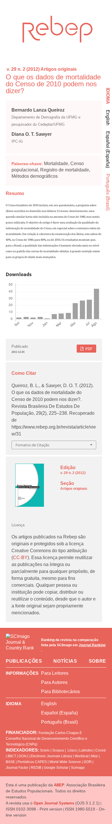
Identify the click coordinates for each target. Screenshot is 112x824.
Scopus (58, 750)
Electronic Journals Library (51, 756)
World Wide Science (65, 762)
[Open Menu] (5, 15)
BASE (10, 762)
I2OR (88, 762)
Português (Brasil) (107, 192)
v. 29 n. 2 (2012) (23, 69)
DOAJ (23, 756)
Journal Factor (17, 768)
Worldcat (81, 756)
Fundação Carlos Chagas (58, 733)
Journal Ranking (92, 645)
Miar (94, 756)
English (107, 117)
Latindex (86, 750)
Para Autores (54, 682)
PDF (88, 348)
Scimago (78, 768)
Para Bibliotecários (60, 691)
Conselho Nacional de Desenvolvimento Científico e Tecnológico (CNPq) (46, 741)
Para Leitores (54, 673)
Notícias (65, 661)
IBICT (11, 756)
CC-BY (20, 557)
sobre (98, 661)
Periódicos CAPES (32, 762)
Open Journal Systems (54, 803)
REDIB (36, 768)
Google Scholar (56, 768)
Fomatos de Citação (32, 445)
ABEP (59, 785)
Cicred (100, 750)
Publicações (24, 661)
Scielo (45, 750)
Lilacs (72, 750)
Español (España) (107, 149)
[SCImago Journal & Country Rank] (20, 645)
